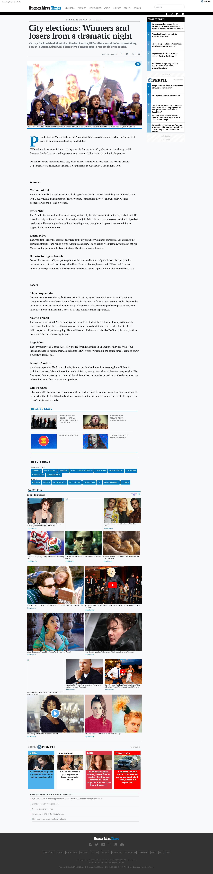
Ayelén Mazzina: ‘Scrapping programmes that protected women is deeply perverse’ (67, 798)
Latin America (95, 8)
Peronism (125, 482)
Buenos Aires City (59, 482)
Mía (167, 852)
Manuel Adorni (49, 470)
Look (153, 852)
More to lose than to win (42, 809)
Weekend (143, 852)
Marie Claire (71, 852)
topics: (34, 479)
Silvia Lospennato (53, 475)
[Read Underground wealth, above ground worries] (96, 416)
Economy (82, 8)
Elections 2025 (89, 482)
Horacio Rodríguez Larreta (81, 470)
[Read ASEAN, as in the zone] (44, 435)
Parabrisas (116, 852)
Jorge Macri (131, 470)
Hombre (104, 852)
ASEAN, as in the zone (68, 435)
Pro (99, 482)
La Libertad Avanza (111, 482)
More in (32, 747)
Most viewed (156, 19)
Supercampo (130, 852)
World (107, 8)
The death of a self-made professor (119, 436)
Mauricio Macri (38, 475)
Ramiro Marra (101, 470)
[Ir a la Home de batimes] (106, 838)
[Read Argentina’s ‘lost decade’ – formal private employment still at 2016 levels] (44, 416)
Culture (117, 8)
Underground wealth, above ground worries (118, 418)
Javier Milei (36, 470)
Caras (60, 852)
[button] (138, 64)
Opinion (137, 8)
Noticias (83, 852)
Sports (127, 8)
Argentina (69, 8)
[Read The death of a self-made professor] (96, 435)
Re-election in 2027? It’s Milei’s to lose (48, 814)
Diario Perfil (49, 852)
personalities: (38, 467)
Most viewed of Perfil (165, 81)
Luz (160, 852)
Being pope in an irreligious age (45, 804)
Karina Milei (63, 470)
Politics (46, 482)
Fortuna (94, 852)
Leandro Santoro (116, 470)
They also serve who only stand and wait (49, 819)
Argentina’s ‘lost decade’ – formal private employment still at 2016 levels (68, 419)
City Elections (74, 482)
